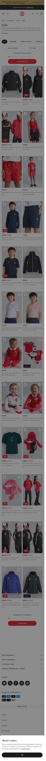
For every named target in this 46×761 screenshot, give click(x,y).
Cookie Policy (25, 749)
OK (22, 755)
